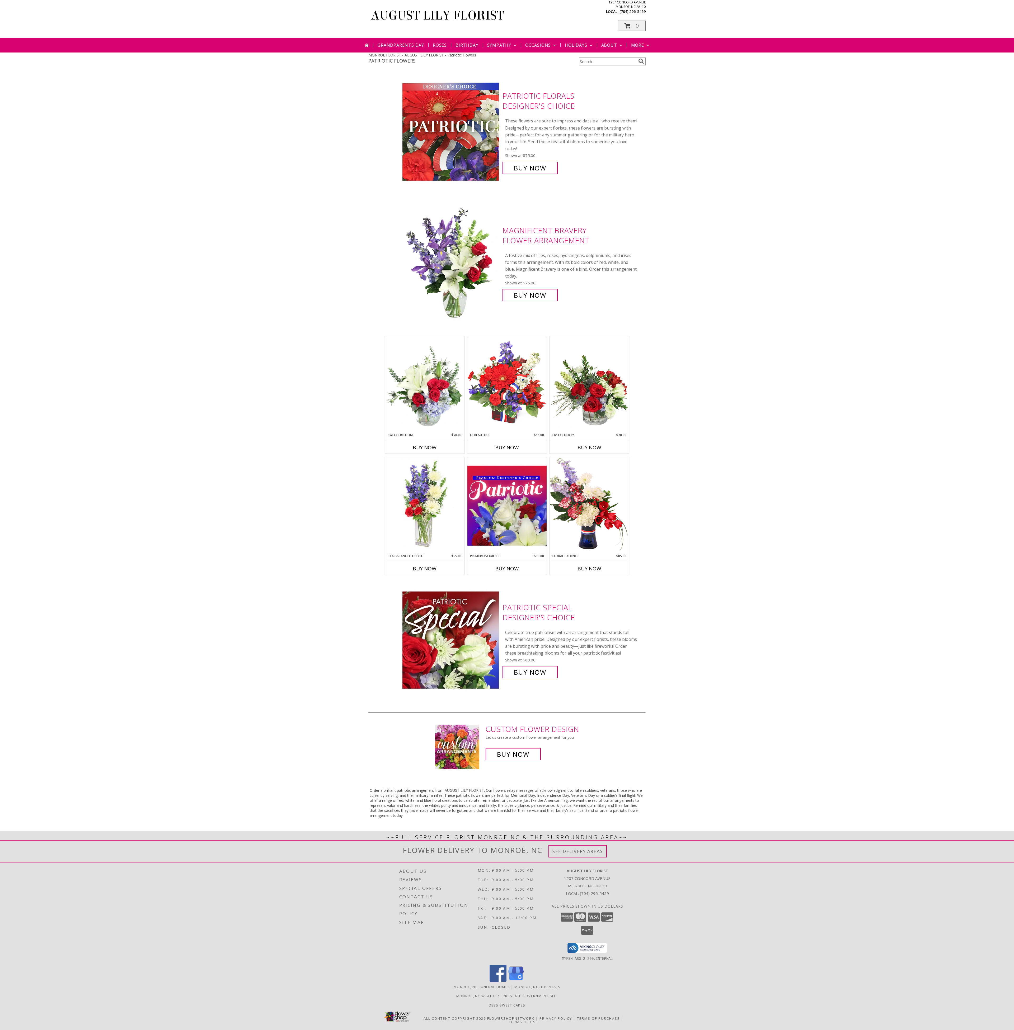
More (637, 45)
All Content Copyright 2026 (455, 1018)
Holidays (576, 45)
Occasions (538, 45)
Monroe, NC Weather (477, 996)
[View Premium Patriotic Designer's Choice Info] (507, 505)
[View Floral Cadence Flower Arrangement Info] (589, 505)
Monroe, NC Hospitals (537, 986)
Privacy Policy (555, 1018)
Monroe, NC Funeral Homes (482, 986)
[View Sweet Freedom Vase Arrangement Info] (424, 384)
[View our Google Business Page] (516, 980)
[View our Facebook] (498, 980)
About (609, 45)
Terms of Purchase (598, 1018)
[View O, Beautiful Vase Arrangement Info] (507, 384)
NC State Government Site (531, 996)
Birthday (467, 45)
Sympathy (499, 45)
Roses (440, 45)
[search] (641, 61)
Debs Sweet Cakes (507, 1005)
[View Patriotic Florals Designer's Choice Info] (451, 132)
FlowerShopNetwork (510, 1018)
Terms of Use (523, 1021)
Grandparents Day (401, 45)
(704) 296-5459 (632, 11)
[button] (632, 26)
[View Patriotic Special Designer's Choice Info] (451, 639)
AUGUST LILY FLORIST (437, 15)
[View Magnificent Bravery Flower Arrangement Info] (451, 262)
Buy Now (530, 168)
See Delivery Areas (577, 851)
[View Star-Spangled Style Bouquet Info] (424, 505)
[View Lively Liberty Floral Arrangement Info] (589, 384)
